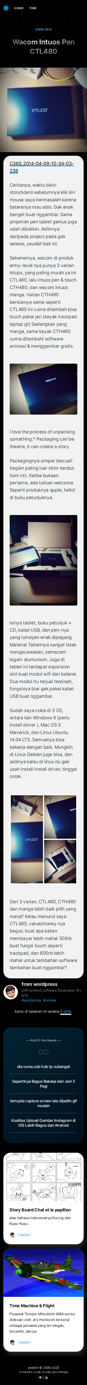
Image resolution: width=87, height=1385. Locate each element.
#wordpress (31, 1000)
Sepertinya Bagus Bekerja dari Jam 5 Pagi (43, 1083)
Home (18, 8)
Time (33, 8)
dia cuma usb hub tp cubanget (43, 1066)
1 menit (24, 1235)
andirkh (33, 1368)
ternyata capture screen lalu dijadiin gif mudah (43, 1103)
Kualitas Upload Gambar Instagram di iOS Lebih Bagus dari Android (43, 1123)
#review (49, 1000)
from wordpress (39, 984)
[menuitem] (18, 8)
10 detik (65, 1011)
